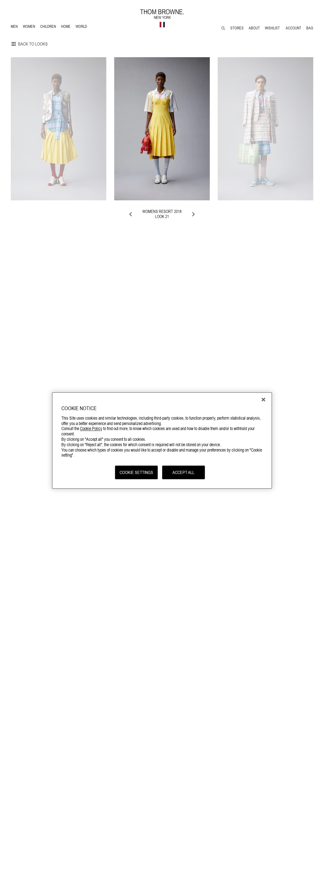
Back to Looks (33, 43)
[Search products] (223, 28)
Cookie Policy (91, 428)
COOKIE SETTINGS (136, 472)
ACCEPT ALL (183, 472)
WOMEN (29, 27)
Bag (309, 28)
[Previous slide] (131, 214)
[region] (162, 440)
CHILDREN (48, 27)
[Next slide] (193, 214)
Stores (237, 28)
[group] (58, 128)
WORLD (82, 27)
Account (293, 28)
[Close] (264, 400)
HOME (67, 27)
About (254, 28)
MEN (15, 27)
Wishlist (273, 28)
